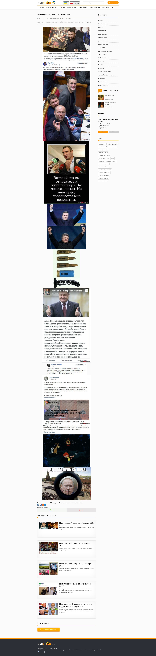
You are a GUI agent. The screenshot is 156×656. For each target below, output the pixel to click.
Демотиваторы (103, 41)
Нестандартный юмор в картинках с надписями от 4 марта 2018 (75, 605)
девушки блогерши (104, 150)
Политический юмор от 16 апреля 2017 (76, 523)
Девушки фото (102, 54)
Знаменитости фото (104, 71)
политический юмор (104, 167)
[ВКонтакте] (38, 505)
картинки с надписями (104, 155)
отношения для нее (104, 164)
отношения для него (111, 161)
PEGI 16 (62, 18)
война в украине (112, 147)
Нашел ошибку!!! (103, 85)
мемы (112, 158)
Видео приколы (103, 44)
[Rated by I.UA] (41, 652)
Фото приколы (95, 7)
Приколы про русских (112, 144)
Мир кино (101, 68)
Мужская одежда (103, 82)
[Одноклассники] (43, 505)
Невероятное (71, 7)
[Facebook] (41, 505)
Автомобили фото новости (106, 75)
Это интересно (51, 7)
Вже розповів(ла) (104, 125)
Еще (113, 7)
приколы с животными (104, 172)
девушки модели (103, 152)
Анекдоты (105, 7)
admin (46, 507)
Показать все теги (103, 181)
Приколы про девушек (105, 51)
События (62, 7)
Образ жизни (83, 7)
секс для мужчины (103, 178)
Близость (101, 61)
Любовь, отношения (104, 58)
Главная (41, 7)
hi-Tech (100, 65)
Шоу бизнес (101, 78)
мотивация (101, 161)
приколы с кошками (104, 175)
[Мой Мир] (45, 505)
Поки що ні (103, 127)
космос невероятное (104, 158)
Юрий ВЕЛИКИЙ (103, 147)
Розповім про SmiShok (105, 124)
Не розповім (103, 128)
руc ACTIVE (76, 4)
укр (68, 4)
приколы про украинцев (105, 169)
